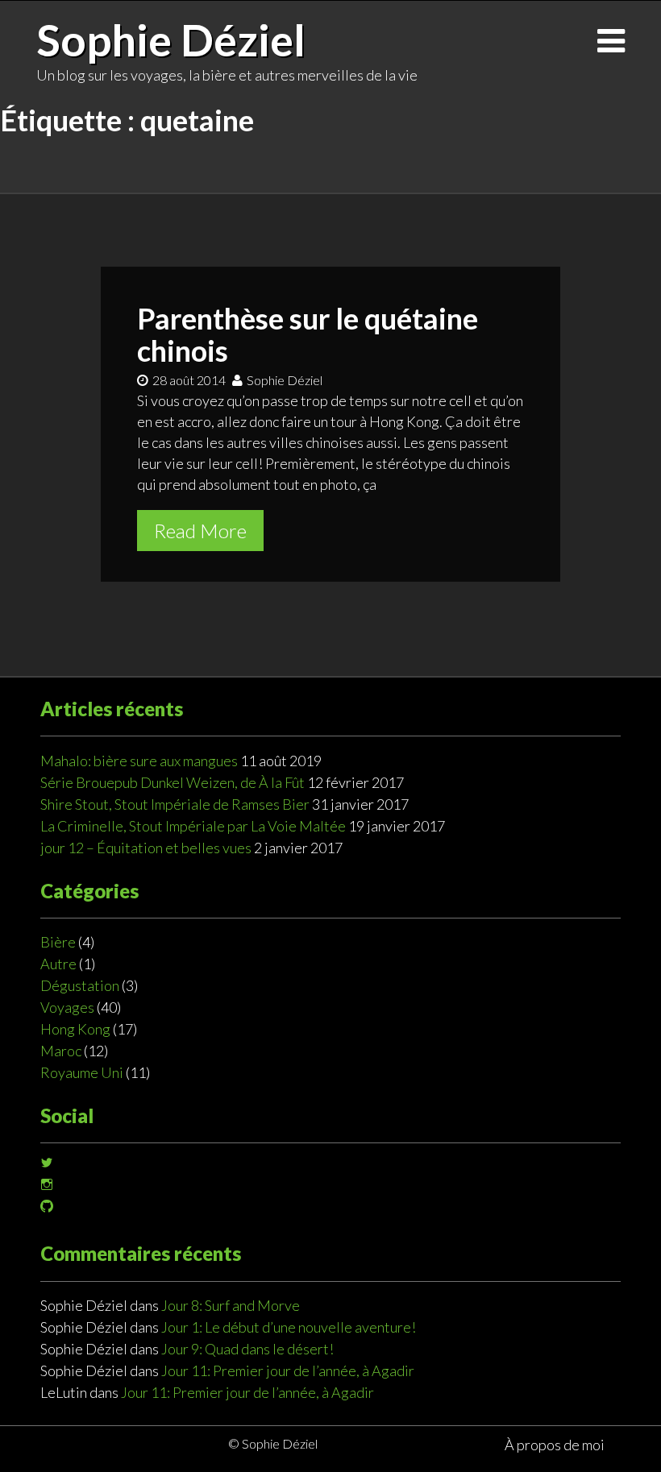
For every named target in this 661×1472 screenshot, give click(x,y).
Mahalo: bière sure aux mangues (139, 760)
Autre (58, 963)
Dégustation (79, 985)
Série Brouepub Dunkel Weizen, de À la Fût (172, 782)
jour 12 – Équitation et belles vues (146, 847)
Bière (58, 942)
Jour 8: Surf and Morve (230, 1305)
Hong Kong (75, 1029)
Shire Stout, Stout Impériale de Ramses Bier (175, 804)
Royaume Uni (81, 1072)
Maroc (60, 1050)
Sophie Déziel (171, 39)
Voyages (67, 1007)
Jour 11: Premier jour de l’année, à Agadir (287, 1370)
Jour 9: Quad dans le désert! (247, 1349)
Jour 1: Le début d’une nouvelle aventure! (288, 1327)
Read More (200, 530)
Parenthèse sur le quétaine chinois (307, 334)
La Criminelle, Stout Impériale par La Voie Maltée (193, 826)
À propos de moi (555, 1444)
